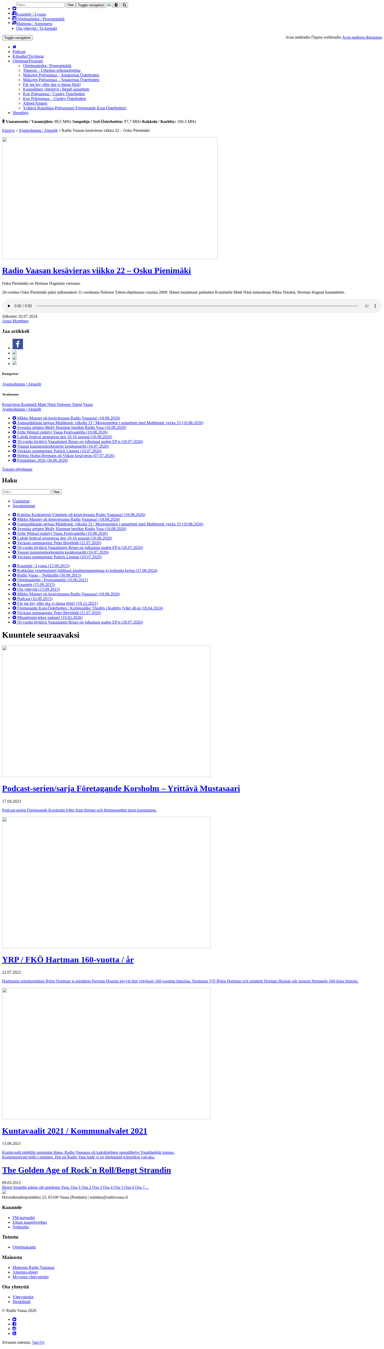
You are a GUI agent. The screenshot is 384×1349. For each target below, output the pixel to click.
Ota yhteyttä (38, 589)
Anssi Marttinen (15, 321)
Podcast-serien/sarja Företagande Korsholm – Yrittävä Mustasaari (121, 788)
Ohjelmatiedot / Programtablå (40, 19)
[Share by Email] (15, 363)
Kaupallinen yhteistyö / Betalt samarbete (56, 89)
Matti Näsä (47, 404)
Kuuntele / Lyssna (31, 14)
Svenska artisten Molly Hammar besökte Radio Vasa (71, 427)
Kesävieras (11, 404)
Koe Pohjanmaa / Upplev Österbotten (54, 94)
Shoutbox (20, 112)
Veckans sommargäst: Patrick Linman (59, 451)
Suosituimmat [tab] (24, 506)
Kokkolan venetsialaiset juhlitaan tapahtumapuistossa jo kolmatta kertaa (86, 570)
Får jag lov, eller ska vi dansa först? (52, 84)
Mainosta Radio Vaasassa (33, 1267)
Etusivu (8, 130)
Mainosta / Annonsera (34, 23)
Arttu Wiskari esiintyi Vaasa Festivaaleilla (62, 432)
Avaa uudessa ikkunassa (362, 37)
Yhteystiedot (23, 1297)
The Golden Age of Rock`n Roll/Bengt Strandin (86, 1170)
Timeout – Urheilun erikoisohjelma (51, 70)
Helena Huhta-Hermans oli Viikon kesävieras (65, 455)
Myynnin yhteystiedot (31, 1277)
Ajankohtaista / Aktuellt (38, 130)
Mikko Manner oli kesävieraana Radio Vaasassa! (68, 418)
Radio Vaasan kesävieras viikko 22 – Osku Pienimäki (96, 270)
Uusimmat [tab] (21, 501)
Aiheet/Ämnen (35, 103)
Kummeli (29, 404)
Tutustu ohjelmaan (17, 469)
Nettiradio (21, 1227)
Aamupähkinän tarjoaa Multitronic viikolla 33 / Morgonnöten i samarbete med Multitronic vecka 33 (109, 423)
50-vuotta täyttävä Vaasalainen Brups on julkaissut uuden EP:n (79, 441)
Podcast (19, 51)
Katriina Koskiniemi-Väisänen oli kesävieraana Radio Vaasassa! (80, 514)
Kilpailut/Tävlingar (28, 56)
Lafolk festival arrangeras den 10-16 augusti (64, 437)
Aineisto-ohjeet (25, 1272)
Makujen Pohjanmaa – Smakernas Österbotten (61, 75)
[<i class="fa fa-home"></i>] (14, 47)
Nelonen (64, 404)
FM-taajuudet (24, 1217)
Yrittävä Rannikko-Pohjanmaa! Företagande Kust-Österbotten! (74, 108)
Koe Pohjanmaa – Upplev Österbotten (54, 98)
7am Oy (38, 1342)
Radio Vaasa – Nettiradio (48, 575)
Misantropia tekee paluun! (49, 617)
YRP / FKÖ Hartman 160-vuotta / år (68, 959)
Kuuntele (35, 584)
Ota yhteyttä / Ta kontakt (36, 28)
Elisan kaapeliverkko (30, 1222)
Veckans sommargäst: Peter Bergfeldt (58, 543)
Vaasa (88, 404)
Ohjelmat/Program (28, 61)
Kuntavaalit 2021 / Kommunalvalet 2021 (74, 1130)
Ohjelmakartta (24, 1247)
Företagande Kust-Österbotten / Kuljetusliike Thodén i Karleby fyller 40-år (89, 608)
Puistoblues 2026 (42, 460)
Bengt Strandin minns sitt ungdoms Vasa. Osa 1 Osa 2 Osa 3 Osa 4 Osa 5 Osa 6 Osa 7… (75, 1187)
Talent (77, 404)
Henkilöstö (22, 1301)
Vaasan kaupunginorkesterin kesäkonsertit (62, 446)
